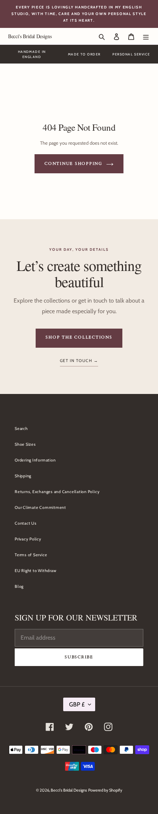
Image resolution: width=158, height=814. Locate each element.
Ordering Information (35, 460)
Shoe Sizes (25, 444)
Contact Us (26, 523)
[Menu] (146, 36)
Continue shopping (73, 163)
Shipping (23, 475)
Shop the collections (79, 337)
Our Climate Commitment (40, 507)
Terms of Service (31, 554)
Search (21, 428)
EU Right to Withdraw (35, 570)
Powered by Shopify (105, 790)
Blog (19, 586)
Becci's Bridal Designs (29, 36)
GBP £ (77, 704)
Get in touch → (79, 360)
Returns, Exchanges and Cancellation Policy (57, 491)
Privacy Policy (28, 539)
